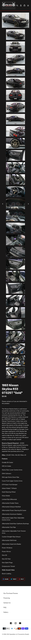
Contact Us (7, 603)
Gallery (5, 612)
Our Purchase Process (10, 593)
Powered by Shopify (23, 634)
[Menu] (28, 5)
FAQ (4, 607)
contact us (9, 401)
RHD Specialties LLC (12, 634)
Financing (6, 598)
